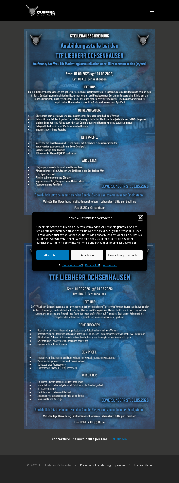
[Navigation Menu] (152, 10)
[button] (140, 218)
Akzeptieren (52, 255)
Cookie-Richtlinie (72, 265)
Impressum (110, 265)
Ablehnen (87, 255)
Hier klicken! (118, 439)
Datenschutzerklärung (95, 465)
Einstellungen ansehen (124, 255)
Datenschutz (92, 265)
